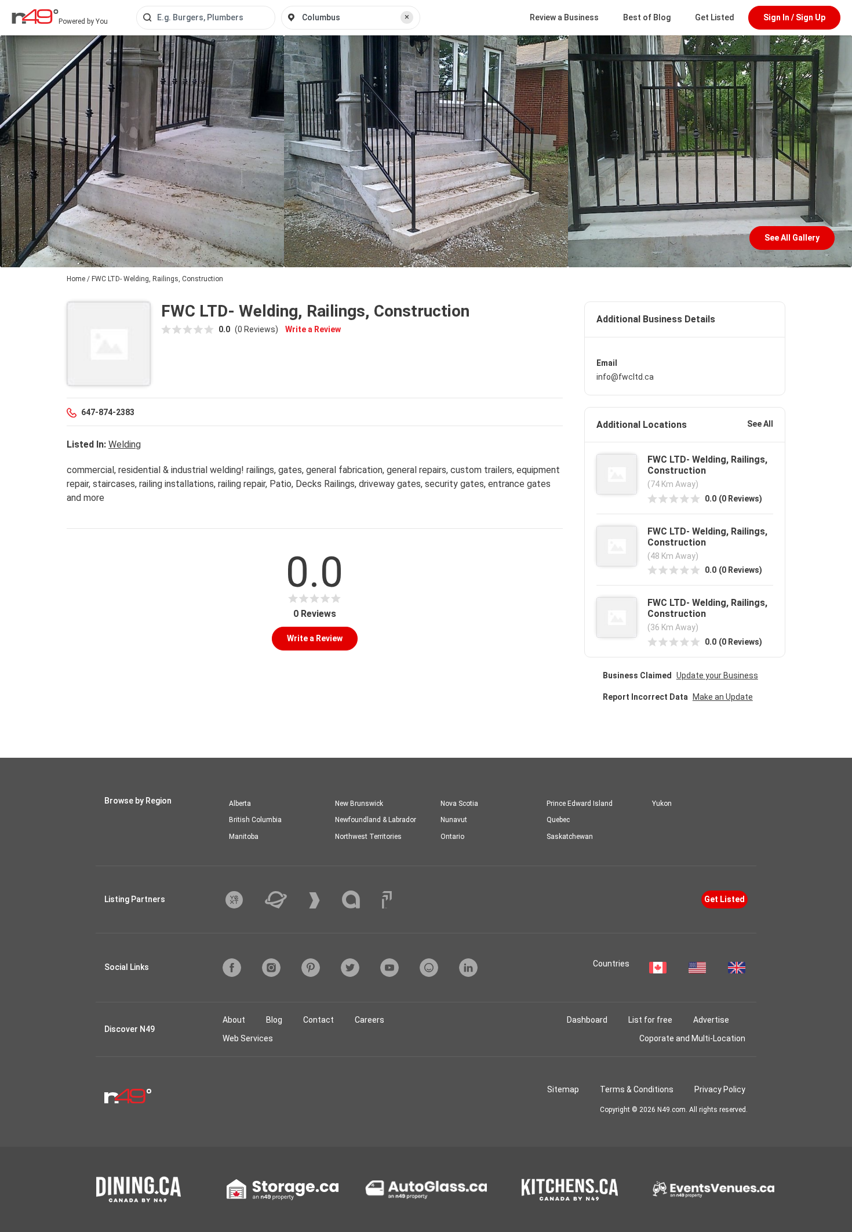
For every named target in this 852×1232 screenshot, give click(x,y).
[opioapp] (428, 967)
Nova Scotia (459, 803)
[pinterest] (310, 967)
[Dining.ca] (138, 1189)
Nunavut (453, 820)
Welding (124, 444)
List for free (650, 1019)
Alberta (240, 803)
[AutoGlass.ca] (426, 1189)
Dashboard (587, 1019)
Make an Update (723, 697)
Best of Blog (647, 17)
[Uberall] (285, 900)
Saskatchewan (570, 837)
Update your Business (717, 675)
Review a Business (564, 17)
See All (760, 423)
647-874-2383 (107, 412)
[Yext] (243, 900)
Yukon (662, 803)
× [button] (407, 17)
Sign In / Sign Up (794, 17)
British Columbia (255, 820)
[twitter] (350, 967)
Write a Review (313, 329)
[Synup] (323, 900)
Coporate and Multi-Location (692, 1038)
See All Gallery (792, 237)
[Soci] (387, 900)
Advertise (711, 1019)
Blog (274, 1019)
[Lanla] (360, 899)
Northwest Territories (368, 837)
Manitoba (243, 837)
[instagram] (271, 967)
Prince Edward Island (580, 803)
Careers (369, 1019)
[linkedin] (468, 967)
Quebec (558, 820)
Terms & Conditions (636, 1089)
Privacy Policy (719, 1089)
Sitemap (563, 1089)
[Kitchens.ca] (569, 1189)
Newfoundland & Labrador (375, 820)
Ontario (452, 837)
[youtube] (389, 967)
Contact (318, 1019)
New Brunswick (359, 803)
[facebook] (231, 967)
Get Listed (714, 17)
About (234, 1019)
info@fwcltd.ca (625, 376)
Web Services (248, 1038)
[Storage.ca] (282, 1190)
